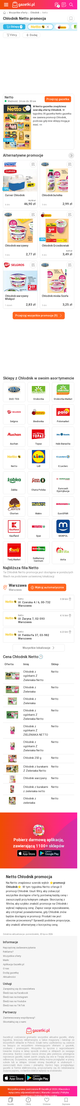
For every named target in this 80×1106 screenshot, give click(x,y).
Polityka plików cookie (46, 1096)
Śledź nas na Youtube (14, 1001)
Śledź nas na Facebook (15, 993)
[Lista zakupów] (64, 5)
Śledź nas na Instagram (15, 997)
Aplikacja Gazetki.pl (13, 964)
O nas (6, 968)
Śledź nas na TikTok (14, 1005)
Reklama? (8, 951)
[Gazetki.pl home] (24, 4)
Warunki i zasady (50, 1092)
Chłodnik (34, 12)
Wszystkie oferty (18, 12)
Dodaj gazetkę (11, 972)
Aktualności (9, 976)
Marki (6, 960)
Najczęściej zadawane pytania (19, 947)
